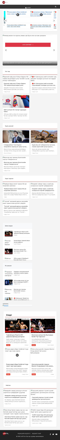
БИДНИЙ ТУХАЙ (36, 433)
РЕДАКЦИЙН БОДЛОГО (24, 433)
